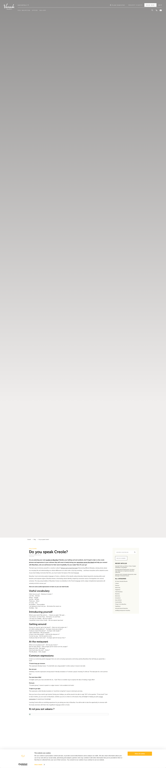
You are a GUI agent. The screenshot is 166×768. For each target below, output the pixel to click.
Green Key (117, 587)
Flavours (117, 585)
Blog (35, 539)
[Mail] (161, 10)
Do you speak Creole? (44, 539)
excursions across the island (85, 562)
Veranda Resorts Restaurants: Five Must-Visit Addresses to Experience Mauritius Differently (125, 571)
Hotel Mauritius (119, 591)
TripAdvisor (117, 606)
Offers (35, 10)
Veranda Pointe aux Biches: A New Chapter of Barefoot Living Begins (125, 566)
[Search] (151, 10)
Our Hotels (22, 5)
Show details (38, 764)
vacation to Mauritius (52, 560)
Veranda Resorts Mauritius (121, 608)
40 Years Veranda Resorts (121, 581)
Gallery (43, 10)
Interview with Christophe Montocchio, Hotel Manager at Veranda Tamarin (125, 575)
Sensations (118, 598)
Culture (33, 548)
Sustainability (118, 602)
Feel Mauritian (24, 10)
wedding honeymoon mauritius (122, 610)
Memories (117, 596)
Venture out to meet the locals (69, 568)
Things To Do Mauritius (120, 604)
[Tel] (156, 10)
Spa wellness (118, 600)
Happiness (117, 589)
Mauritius (117, 593)
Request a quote (135, 5)
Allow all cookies (140, 753)
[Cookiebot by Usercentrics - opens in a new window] (23, 764)
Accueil (29, 539)
